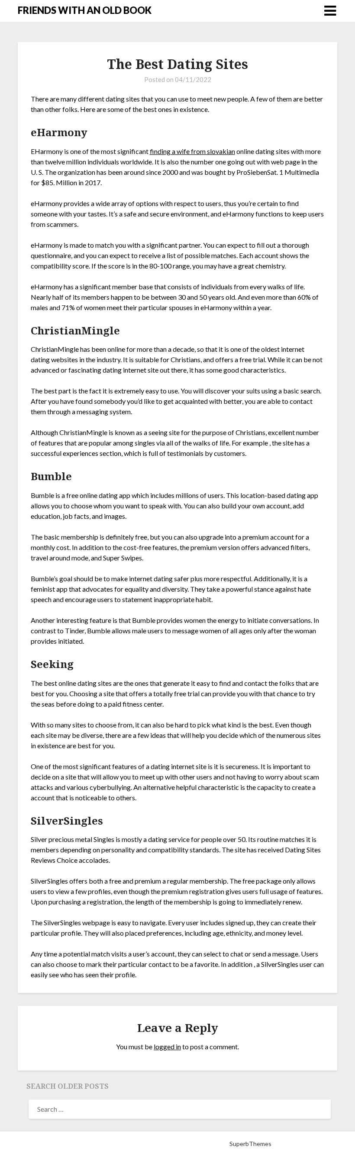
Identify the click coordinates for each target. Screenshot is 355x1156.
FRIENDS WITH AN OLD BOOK (85, 10)
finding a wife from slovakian (192, 151)
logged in (167, 1046)
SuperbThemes (250, 1143)
